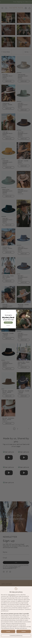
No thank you (8, 325)
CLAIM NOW (8, 322)
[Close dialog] (30, 310)
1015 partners (11, 594)
